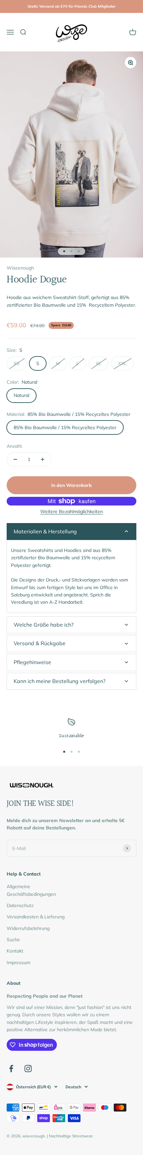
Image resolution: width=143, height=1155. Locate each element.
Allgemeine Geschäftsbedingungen (31, 890)
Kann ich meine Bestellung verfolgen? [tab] (59, 681)
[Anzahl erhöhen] (42, 459)
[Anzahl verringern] (15, 459)
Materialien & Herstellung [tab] (45, 531)
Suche (13, 940)
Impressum (18, 962)
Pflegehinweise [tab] (32, 662)
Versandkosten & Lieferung (36, 917)
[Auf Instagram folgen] (28, 1068)
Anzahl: (14, 446)
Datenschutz (20, 905)
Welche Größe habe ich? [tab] (43, 624)
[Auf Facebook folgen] (11, 1068)
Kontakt (15, 951)
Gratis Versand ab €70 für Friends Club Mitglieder (71, 6)
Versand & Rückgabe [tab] (40, 643)
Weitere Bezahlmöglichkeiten (71, 511)
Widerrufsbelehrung (28, 928)
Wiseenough (20, 268)
